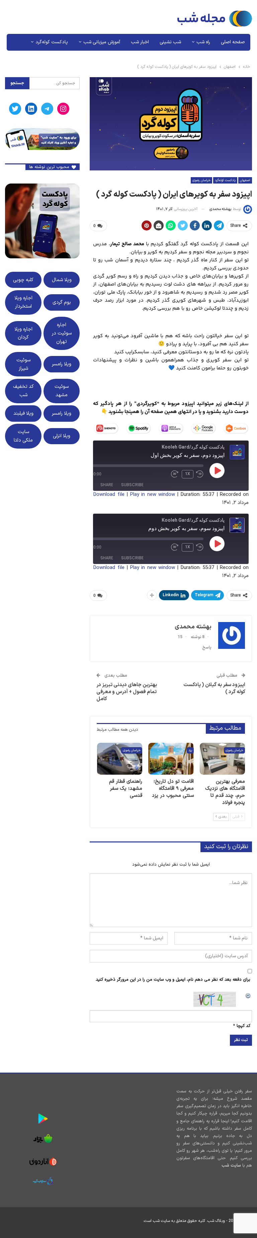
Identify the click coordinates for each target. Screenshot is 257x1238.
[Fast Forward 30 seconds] (175, 474)
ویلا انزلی (61, 436)
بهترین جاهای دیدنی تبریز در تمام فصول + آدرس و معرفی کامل (126, 692)
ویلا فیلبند (23, 413)
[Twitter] (15, 109)
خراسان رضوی (201, 180)
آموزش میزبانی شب (101, 42)
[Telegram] (47, 109)
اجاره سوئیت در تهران (62, 333)
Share (106, 484)
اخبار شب (140, 42)
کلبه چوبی (23, 279)
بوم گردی (62, 302)
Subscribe (132, 484)
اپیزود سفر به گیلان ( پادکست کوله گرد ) (214, 688)
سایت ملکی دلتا (23, 436)
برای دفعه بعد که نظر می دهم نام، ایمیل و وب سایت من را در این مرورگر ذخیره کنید (173, 979)
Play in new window (152, 495)
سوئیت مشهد (62, 391)
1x (187, 474)
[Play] (217, 470)
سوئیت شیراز (23, 364)
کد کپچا (243, 1026)
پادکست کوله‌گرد (51, 42)
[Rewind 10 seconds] (199, 474)
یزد (190, 750)
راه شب (203, 42)
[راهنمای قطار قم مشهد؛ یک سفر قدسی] (120, 759)
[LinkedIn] (31, 109)
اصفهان (245, 180)
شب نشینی (170, 42)
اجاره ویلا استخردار (23, 302)
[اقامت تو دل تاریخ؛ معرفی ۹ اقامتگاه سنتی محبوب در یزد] (171, 759)
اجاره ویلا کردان (23, 333)
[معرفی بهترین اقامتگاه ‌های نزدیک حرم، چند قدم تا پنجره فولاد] (222, 759)
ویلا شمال (62, 279)
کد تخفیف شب (23, 391)
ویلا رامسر (61, 364)
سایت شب (231, 1165)
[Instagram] (63, 109)
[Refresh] (248, 995)
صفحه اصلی (233, 42)
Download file (108, 495)
